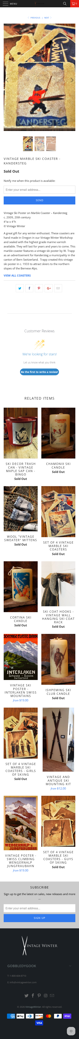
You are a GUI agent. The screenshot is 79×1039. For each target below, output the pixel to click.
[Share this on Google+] (49, 288)
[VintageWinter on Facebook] (33, 995)
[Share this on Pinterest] (39, 288)
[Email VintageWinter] (52, 995)
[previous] (7, 80)
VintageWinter (33, 1006)
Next (47, 17)
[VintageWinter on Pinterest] (39, 995)
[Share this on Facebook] (29, 288)
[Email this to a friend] (58, 288)
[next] (72, 80)
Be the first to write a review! (39, 372)
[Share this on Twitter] (20, 288)
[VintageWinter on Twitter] (26, 995)
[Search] (66, 3)
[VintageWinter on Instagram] (46, 995)
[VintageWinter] (39, 3)
